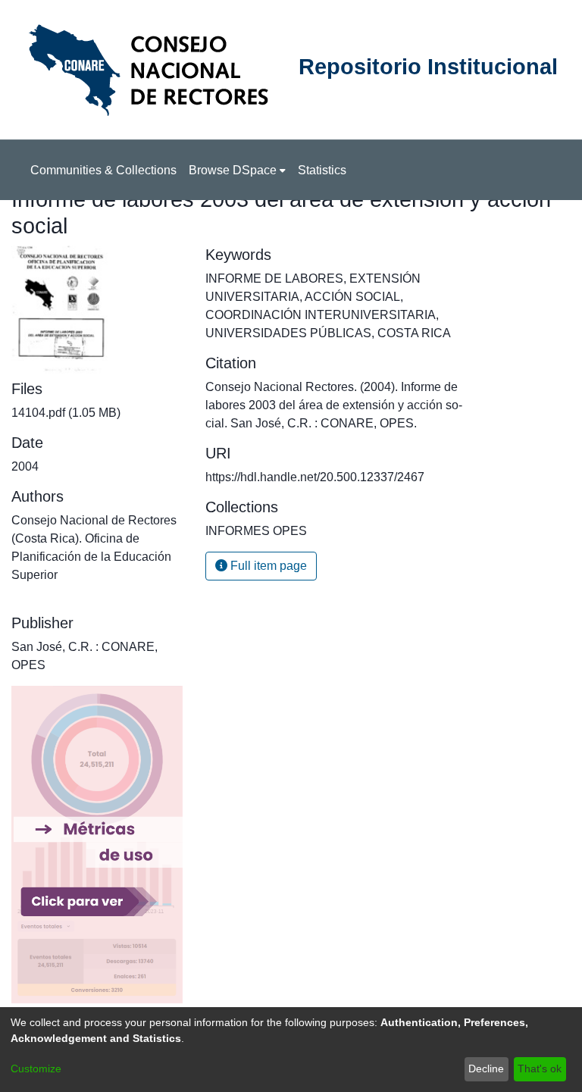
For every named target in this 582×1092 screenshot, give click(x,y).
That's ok (540, 1068)
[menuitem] (237, 170)
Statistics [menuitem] (322, 170)
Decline (486, 1068)
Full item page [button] (267, 565)
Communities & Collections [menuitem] (103, 170)
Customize (36, 1068)
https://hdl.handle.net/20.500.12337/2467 (314, 477)
